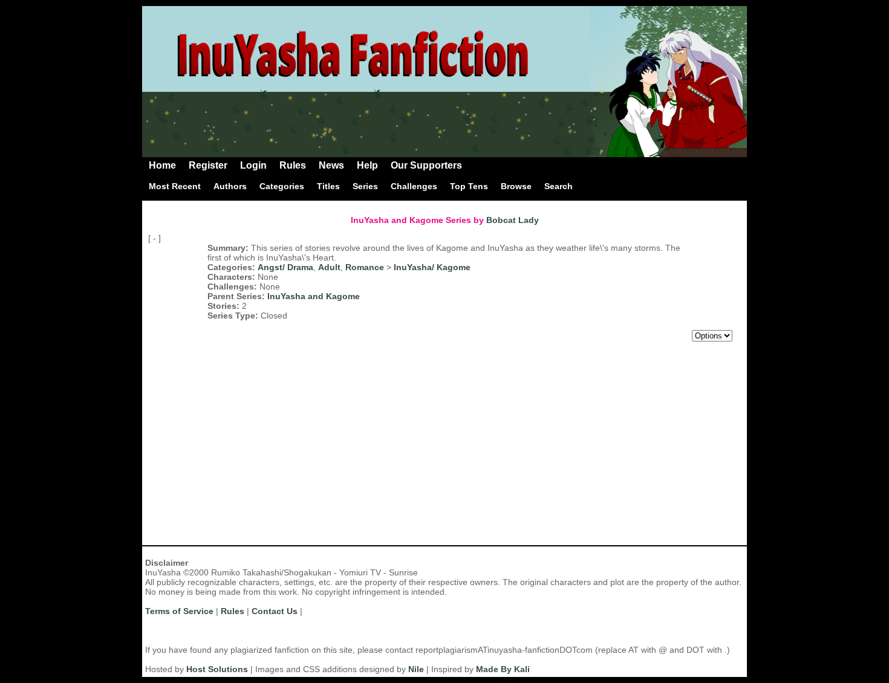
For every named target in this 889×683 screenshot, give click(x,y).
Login (253, 165)
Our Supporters (426, 165)
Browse (516, 186)
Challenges (414, 186)
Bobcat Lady (512, 220)
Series (365, 186)
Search (558, 186)
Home (162, 165)
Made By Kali (503, 669)
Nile (416, 669)
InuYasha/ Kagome (432, 267)
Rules (292, 165)
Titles (328, 186)
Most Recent (175, 186)
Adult (329, 267)
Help (367, 165)
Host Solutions (217, 669)
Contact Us (275, 611)
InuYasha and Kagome (313, 296)
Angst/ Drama (285, 267)
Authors (230, 186)
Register (208, 165)
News (331, 165)
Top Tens (469, 186)
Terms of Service (179, 611)
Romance (364, 267)
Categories (281, 186)
